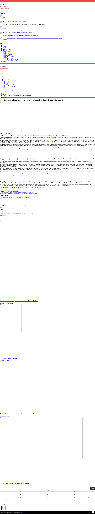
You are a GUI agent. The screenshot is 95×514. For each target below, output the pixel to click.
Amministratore (2, 303)
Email (1, 209)
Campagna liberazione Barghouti (12, 59)
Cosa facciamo (4, 50)
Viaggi (5, 52)
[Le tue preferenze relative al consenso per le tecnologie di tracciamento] (93, 512)
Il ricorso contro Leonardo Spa (12, 60)
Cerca (1, 486)
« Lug (47, 501)
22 (74, 497)
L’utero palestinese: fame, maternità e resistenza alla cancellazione (19, 301)
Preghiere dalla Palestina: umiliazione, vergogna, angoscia (22, 32)
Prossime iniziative (7, 51)
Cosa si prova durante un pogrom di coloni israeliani (17, 21)
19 (33, 497)
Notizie (3, 48)
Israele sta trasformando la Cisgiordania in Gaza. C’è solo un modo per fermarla (25, 27)
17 (6, 497)
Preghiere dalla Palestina (6, 49)
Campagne (6, 57)
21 (61, 497)
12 (33, 496)
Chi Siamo (4, 46)
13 (47, 496)
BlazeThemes (24, 512)
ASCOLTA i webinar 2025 (9, 54)
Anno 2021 (4, 509)
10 (6, 496)
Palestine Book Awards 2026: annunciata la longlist (14, 483)
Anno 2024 (4, 506)
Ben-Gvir (4, 191)
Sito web (1, 211)
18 (20, 497)
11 (20, 496)
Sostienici (6, 47)
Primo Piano (4, 97)
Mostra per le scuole (7, 55)
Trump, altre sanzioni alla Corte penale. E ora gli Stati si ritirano (18, 413)
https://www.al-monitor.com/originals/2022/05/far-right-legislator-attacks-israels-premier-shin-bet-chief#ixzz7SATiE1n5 (25, 187)
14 (61, 496)
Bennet (8, 191)
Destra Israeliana (15, 191)
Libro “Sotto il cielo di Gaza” (9, 56)
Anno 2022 (4, 508)
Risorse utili (4, 61)
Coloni (10, 191)
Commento (2, 205)
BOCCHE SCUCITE (4, 6)
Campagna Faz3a (10, 58)
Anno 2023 (4, 507)
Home (3, 45)
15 (74, 496)
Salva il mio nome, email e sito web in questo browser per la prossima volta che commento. (17, 213)
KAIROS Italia (7, 53)
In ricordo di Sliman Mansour (8, 358)
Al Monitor (15, 131)
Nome (1, 207)
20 (47, 497)
